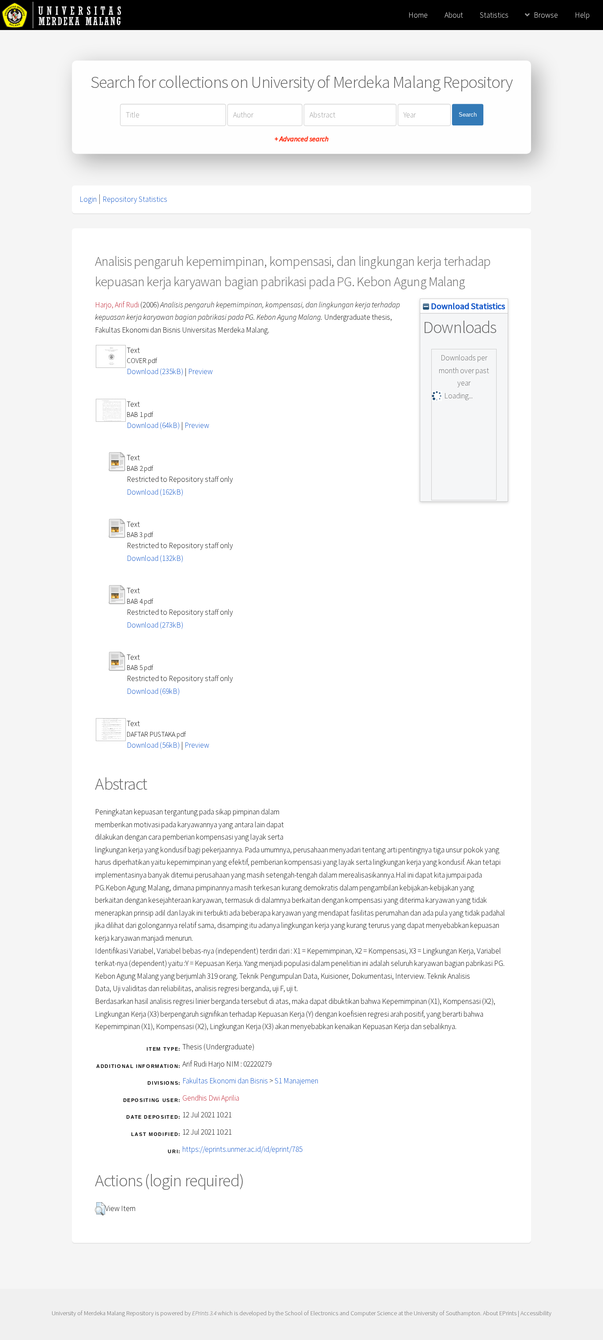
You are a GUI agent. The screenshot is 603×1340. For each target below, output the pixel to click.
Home (418, 15)
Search (468, 114)
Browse (546, 15)
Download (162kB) (155, 492)
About (454, 15)
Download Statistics (467, 305)
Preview (200, 371)
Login (88, 199)
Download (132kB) (155, 558)
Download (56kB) (153, 745)
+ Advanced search (301, 138)
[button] (100, 1208)
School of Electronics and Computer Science (341, 1313)
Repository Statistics (134, 199)
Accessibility (535, 1313)
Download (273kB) (155, 625)
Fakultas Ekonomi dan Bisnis (225, 1081)
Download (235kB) (155, 371)
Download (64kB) (153, 425)
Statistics (494, 15)
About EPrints (499, 1313)
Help (582, 15)
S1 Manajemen (296, 1081)
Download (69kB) (153, 691)
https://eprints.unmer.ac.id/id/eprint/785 (242, 1149)
